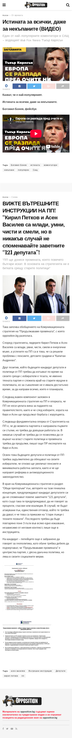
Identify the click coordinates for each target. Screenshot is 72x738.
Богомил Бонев (19, 165)
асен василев (18, 671)
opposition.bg (27, 711)
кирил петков (11, 676)
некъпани (9, 170)
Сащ (35, 170)
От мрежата (17, 15)
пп (23, 676)
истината (35, 165)
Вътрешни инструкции (40, 671)
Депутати (60, 671)
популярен (23, 170)
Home (5, 15)
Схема (14, 197)
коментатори (50, 165)
